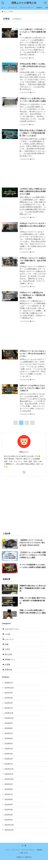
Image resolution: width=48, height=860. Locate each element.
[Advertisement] (24, 174)
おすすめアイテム (12, 629)
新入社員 (8, 654)
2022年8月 (9, 789)
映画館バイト (10, 659)
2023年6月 (9, 738)
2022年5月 (9, 804)
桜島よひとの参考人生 (24, 3)
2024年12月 (9, 688)
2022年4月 (9, 810)
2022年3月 (9, 815)
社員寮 (7, 665)
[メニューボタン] (45, 3)
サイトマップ (15, 850)
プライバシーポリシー (28, 850)
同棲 (6, 644)
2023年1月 (9, 764)
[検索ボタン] (3, 3)
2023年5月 (9, 744)
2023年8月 (9, 728)
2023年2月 (9, 759)
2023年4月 (9, 749)
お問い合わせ (24, 853)
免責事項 (39, 850)
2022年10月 (9, 779)
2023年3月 (9, 754)
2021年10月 (9, 830)
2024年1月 (9, 708)
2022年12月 (9, 769)
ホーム (8, 850)
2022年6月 (9, 799)
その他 (7, 634)
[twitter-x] (24, 472)
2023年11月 (9, 713)
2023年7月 (9, 733)
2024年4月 (9, 693)
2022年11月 (9, 774)
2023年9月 (9, 723)
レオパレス (9, 639)
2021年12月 (9, 825)
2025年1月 (9, 683)
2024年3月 (9, 698)
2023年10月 (9, 718)
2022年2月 (9, 820)
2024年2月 (9, 703)
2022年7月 (9, 794)
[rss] (25, 846)
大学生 (7, 649)
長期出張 (8, 670)
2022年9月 (9, 784)
